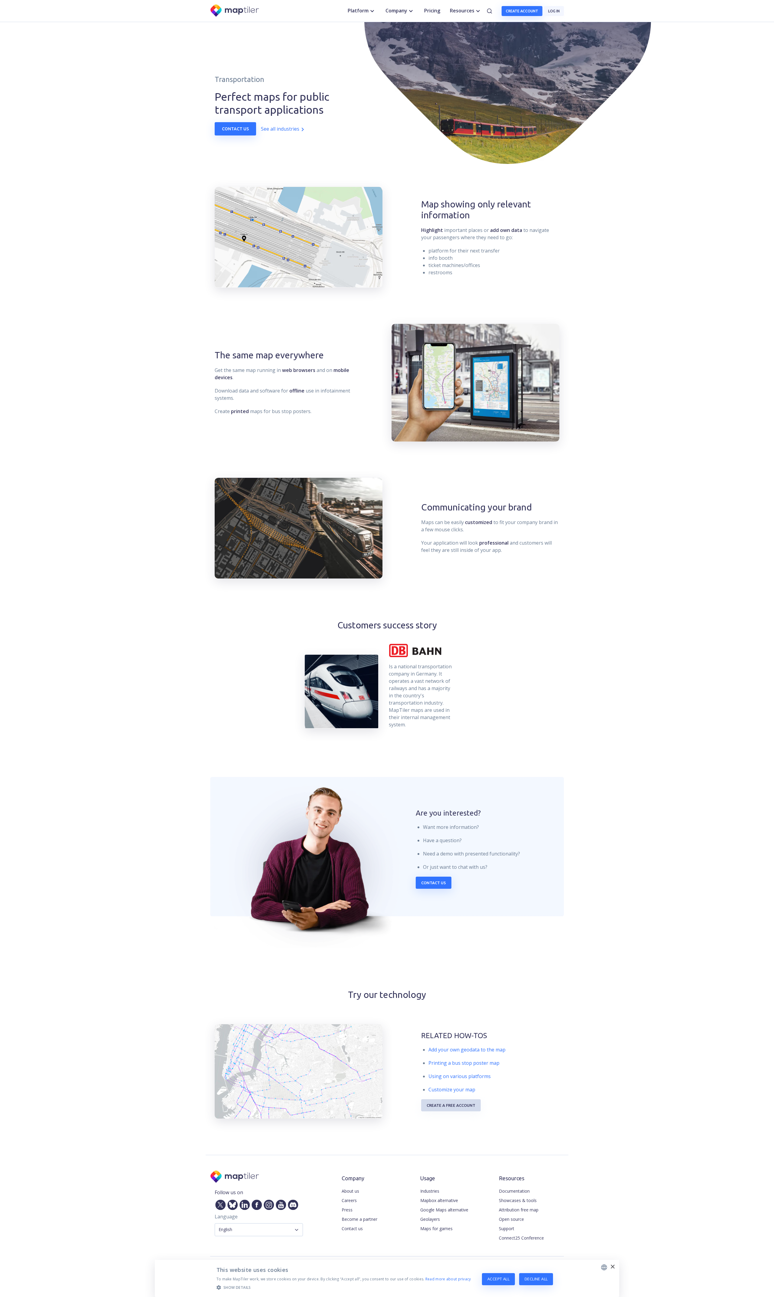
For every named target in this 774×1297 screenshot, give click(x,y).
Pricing (432, 10)
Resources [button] (462, 10)
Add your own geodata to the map (467, 1049)
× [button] (612, 1267)
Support (506, 1228)
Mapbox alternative (439, 1200)
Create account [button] (522, 11)
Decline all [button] (536, 1279)
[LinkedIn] (243, 1203)
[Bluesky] (231, 1203)
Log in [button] (554, 11)
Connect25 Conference (521, 1238)
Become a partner (359, 1219)
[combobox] (604, 1267)
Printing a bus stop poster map (463, 1063)
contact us (433, 883)
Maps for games (436, 1228)
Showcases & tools (518, 1200)
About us (350, 1191)
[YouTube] (280, 1203)
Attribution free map (518, 1210)
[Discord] (292, 1203)
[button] (343, 1287)
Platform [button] (358, 10)
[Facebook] (255, 1203)
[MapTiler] (235, 11)
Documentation (514, 1191)
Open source (511, 1219)
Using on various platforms (459, 1076)
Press (347, 1210)
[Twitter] (219, 1203)
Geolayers (430, 1219)
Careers (349, 1200)
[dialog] (387, 1278)
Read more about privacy (448, 1279)
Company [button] (396, 10)
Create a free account (451, 1105)
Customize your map (451, 1089)
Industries (429, 1191)
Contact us (235, 128)
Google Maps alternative (444, 1210)
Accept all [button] (498, 1279)
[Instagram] (268, 1203)
